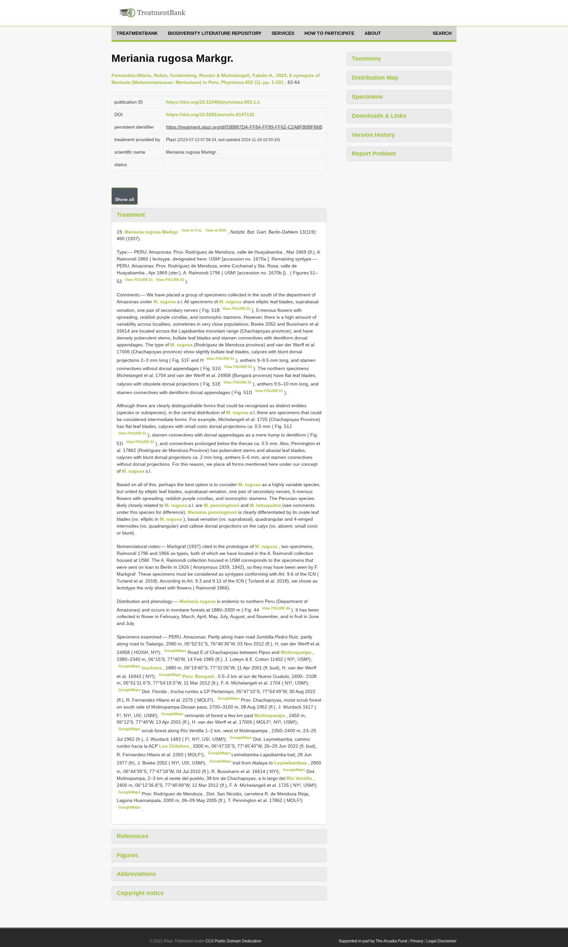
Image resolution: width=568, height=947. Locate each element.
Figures (127, 855)
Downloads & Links (379, 115)
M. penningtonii (221, 505)
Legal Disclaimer (441, 941)
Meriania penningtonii (212, 512)
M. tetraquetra (265, 505)
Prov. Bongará (198, 676)
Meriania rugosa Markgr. (151, 231)
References (133, 836)
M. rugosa (165, 301)
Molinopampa (297, 652)
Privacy (416, 941)
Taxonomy (366, 58)
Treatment (131, 215)
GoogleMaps (175, 651)
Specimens (367, 96)
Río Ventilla (300, 778)
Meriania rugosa (197, 601)
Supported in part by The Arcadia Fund (373, 941)
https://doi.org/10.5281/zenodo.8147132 (210, 114)
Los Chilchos (174, 746)
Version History (373, 135)
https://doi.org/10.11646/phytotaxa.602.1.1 (213, 102)
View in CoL (191, 230)
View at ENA (215, 230)
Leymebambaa (291, 762)
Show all (124, 199)
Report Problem (374, 153)
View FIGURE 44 (276, 608)
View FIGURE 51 (139, 280)
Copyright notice (140, 893)
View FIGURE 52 (170, 280)
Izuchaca (152, 667)
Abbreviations (136, 874)
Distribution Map (375, 77)
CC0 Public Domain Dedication (233, 941)
